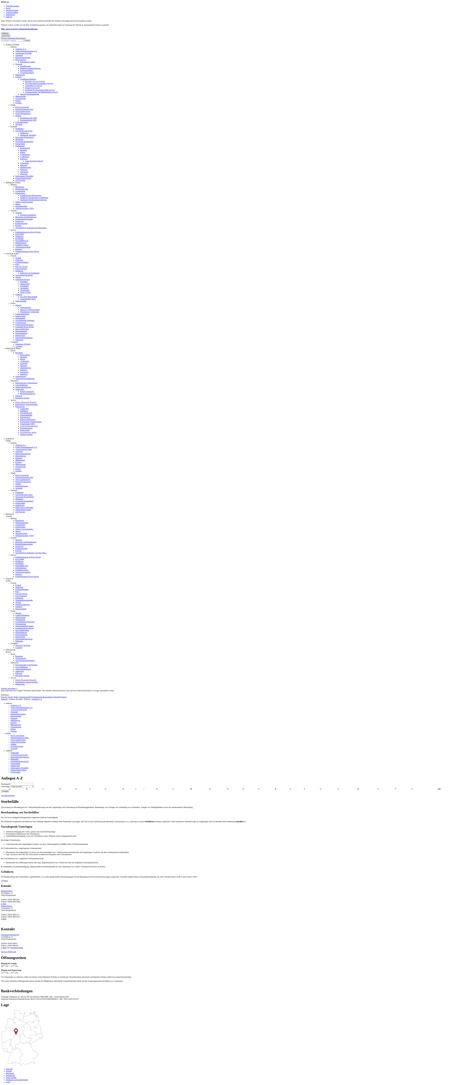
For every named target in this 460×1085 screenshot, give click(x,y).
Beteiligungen (25, 66)
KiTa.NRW (19, 234)
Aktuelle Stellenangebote (29, 94)
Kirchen (18, 226)
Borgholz (23, 150)
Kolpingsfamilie (21, 223)
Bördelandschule (21, 189)
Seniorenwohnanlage (28, 215)
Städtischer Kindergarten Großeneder (34, 198)
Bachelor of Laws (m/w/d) (35, 81)
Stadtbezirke (20, 146)
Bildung (14, 185)
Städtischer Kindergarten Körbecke (33, 200)
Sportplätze (24, 288)
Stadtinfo (14, 127)
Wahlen (18, 116)
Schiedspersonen (21, 122)
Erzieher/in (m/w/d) (32, 88)
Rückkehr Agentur (22, 398)
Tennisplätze (25, 290)
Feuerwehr (19, 221)
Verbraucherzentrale (22, 247)
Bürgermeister (20, 60)
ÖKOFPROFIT (26, 413)
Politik (13, 105)
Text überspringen (8, 796)
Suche (8, 8)
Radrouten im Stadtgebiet (29, 273)
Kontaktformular (17, 948)
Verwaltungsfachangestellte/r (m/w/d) (39, 83)
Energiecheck (25, 417)
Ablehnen (5, 33)
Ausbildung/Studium (28, 79)
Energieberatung (26, 428)
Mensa (17, 204)
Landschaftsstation (22, 314)
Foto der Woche (21, 267)
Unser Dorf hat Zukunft (34, 161)
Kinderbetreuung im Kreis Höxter (28, 232)
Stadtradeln (24, 409)
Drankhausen (25, 155)
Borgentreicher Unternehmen (26, 383)
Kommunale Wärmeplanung (31, 422)
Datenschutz (10, 1075)
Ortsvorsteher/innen (22, 111)
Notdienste (19, 236)
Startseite (4, 699)
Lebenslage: (5, 786)
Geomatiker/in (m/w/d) (33, 86)
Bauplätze (19, 353)
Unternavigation (12, 12)
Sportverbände (20, 301)
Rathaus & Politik (12, 45)
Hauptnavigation (12, 10)
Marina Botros (6, 906)
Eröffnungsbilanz (26, 71)
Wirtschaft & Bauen (13, 348)
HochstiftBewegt (21, 241)
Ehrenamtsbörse (21, 333)
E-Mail (3, 904)
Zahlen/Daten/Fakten (23, 178)
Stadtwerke (19, 389)
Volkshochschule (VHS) (24, 208)
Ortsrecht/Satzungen (23, 114)
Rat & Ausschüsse (22, 107)
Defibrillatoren (20, 243)
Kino (17, 264)
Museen (18, 305)
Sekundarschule (21, 206)
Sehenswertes (20, 316)
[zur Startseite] (13, 38)
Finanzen (18, 64)
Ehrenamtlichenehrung (23, 338)
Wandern (18, 295)
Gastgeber (14, 342)
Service (13, 230)
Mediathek (19, 139)
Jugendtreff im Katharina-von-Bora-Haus (30, 228)
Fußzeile (9, 17)
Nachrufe (18, 124)
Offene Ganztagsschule (24, 202)
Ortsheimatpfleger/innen (24, 325)
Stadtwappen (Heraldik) (24, 176)
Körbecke (24, 159)
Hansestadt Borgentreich (24, 137)
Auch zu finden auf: (8, 952)
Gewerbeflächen (21, 385)
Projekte (18, 103)
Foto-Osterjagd (21, 269)
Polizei (17, 101)
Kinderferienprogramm (24, 219)
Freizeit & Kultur (12, 254)
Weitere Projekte (26, 435)
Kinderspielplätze (22, 262)
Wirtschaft (14, 381)
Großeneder (24, 157)
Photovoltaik (25, 430)
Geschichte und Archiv (24, 131)
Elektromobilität (26, 415)
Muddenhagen (25, 167)
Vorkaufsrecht (20, 376)
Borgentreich (25, 148)
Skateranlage (25, 284)
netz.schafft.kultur (22, 329)
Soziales (14, 211)
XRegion (18, 396)
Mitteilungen (20, 75)
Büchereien (19, 187)
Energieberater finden (28, 432)
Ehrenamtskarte (21, 331)
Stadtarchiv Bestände (28, 135)
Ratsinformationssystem (24, 109)
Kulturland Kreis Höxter (24, 327)
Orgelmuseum (25, 307)
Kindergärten (20, 193)
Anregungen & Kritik (23, 53)
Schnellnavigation (12, 6)
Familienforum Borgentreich (31, 195)
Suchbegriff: (5, 784)
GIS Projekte (20, 180)
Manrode (23, 165)
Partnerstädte (20, 144)
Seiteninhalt (10, 15)
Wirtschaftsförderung (23, 387)
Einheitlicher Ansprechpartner (26, 404)
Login (8, 1082)
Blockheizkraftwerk (27, 394)
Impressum (10, 1073)
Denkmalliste (20, 318)
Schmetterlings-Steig (28, 299)
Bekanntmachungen (22, 58)
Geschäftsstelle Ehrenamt (24, 320)
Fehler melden (11, 1078)
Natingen (23, 170)
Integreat (18, 249)
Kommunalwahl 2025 (28, 120)
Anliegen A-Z (20, 49)
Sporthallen (24, 286)
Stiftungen (19, 340)
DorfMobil (19, 239)
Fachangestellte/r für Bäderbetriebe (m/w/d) (41, 92)
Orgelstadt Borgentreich (24, 142)
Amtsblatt (19, 55)
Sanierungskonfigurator (29, 426)
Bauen (13, 351)
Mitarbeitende (20, 96)
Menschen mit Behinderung (25, 217)
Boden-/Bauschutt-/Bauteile (25, 402)
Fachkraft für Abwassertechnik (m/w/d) (40, 90)
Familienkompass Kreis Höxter (27, 251)
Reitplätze (24, 282)
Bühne (22, 152)
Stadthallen (19, 129)
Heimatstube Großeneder (29, 312)
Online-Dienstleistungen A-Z (26, 51)
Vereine (18, 277)
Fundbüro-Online (22, 245)
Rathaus (14, 47)
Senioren (18, 213)
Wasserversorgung (27, 392)
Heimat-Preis (20, 335)
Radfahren (19, 271)
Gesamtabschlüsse (27, 73)
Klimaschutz (20, 407)
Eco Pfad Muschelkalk (28, 297)
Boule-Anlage (25, 292)
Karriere (18, 77)
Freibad (18, 258)
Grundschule (20, 191)
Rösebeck (24, 174)
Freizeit (13, 256)
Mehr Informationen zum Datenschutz (15, 693)
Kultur (13, 303)
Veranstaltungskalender (24, 275)
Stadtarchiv (24, 133)
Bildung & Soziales (13, 183)
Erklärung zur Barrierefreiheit (17, 1080)
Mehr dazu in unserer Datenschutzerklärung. (19, 29)
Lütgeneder (24, 163)
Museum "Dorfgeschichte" (30, 310)
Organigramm (20, 99)
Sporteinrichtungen (22, 279)
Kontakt (9, 1071)
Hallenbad (19, 260)
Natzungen (24, 172)
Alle (439, 789)
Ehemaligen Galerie (27, 62)
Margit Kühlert (6, 891)
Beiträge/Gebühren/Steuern (30, 68)
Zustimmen (6, 36)
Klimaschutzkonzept (28, 420)
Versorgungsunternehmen (25, 379)
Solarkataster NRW (27, 424)
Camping (18, 346)
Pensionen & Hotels (22, 344)
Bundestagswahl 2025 (28, 118)
